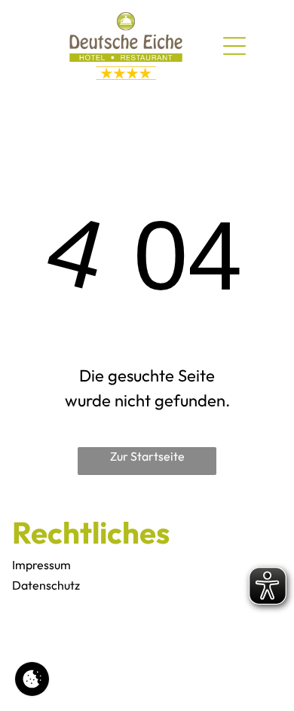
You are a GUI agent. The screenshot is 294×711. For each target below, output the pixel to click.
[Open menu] (234, 46)
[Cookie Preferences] (32, 679)
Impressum (41, 564)
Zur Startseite (147, 456)
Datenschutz (46, 585)
